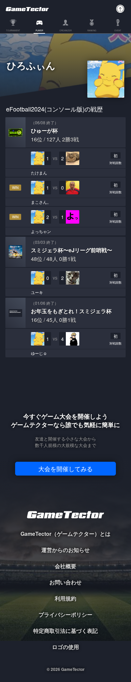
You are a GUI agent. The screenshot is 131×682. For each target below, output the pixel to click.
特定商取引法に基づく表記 (65, 631)
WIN (15, 187)
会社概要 (65, 566)
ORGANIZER (65, 31)
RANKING (91, 31)
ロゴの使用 (65, 647)
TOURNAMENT (13, 31)
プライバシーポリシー (65, 614)
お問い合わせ (65, 582)
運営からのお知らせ (65, 550)
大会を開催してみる (65, 468)
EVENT (118, 31)
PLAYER (39, 31)
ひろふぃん (31, 66)
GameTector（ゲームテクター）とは (65, 534)
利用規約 (65, 598)
